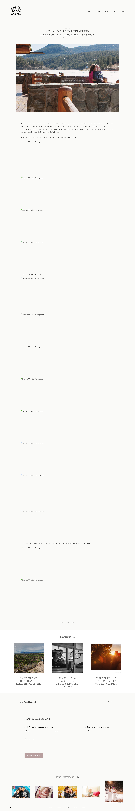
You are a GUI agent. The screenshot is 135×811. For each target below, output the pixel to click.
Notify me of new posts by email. (98, 727)
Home (88, 11)
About (114, 11)
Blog (106, 11)
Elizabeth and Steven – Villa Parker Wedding (106, 665)
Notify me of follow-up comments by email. (41, 727)
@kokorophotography (67, 777)
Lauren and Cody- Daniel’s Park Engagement (29, 665)
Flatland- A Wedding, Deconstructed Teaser (67, 665)
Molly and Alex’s (55, 124)
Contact (124, 11)
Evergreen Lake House (98, 127)
